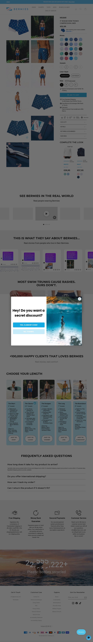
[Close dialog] (79, 298)
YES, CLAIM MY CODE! (29, 325)
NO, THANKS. (29, 331)
